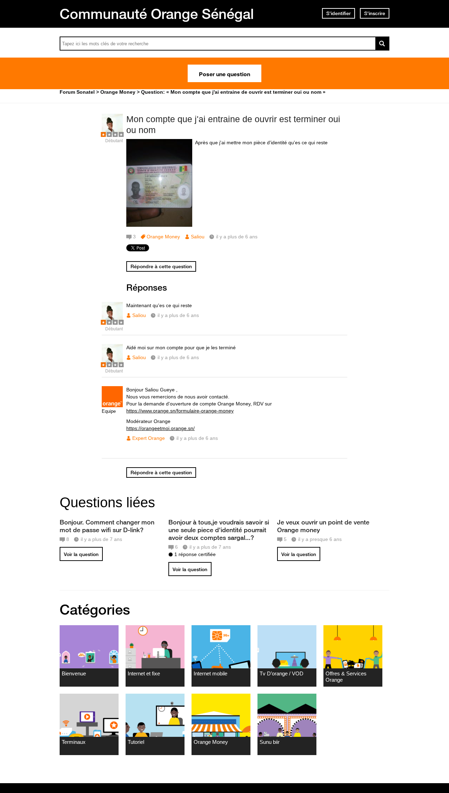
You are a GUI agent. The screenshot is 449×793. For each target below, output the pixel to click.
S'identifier (338, 13)
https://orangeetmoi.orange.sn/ (160, 428)
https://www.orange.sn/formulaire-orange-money (180, 411)
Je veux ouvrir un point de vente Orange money (323, 526)
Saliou (198, 236)
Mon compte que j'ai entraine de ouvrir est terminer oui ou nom (233, 124)
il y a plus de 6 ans (178, 315)
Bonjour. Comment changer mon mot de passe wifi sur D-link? (107, 526)
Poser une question (224, 73)
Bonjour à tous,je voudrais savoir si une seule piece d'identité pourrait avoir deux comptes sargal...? (218, 529)
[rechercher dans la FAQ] (382, 44)
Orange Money (163, 236)
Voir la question (81, 554)
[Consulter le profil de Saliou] (112, 133)
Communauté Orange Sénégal (157, 13)
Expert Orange (148, 438)
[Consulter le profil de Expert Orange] (112, 405)
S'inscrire (374, 13)
